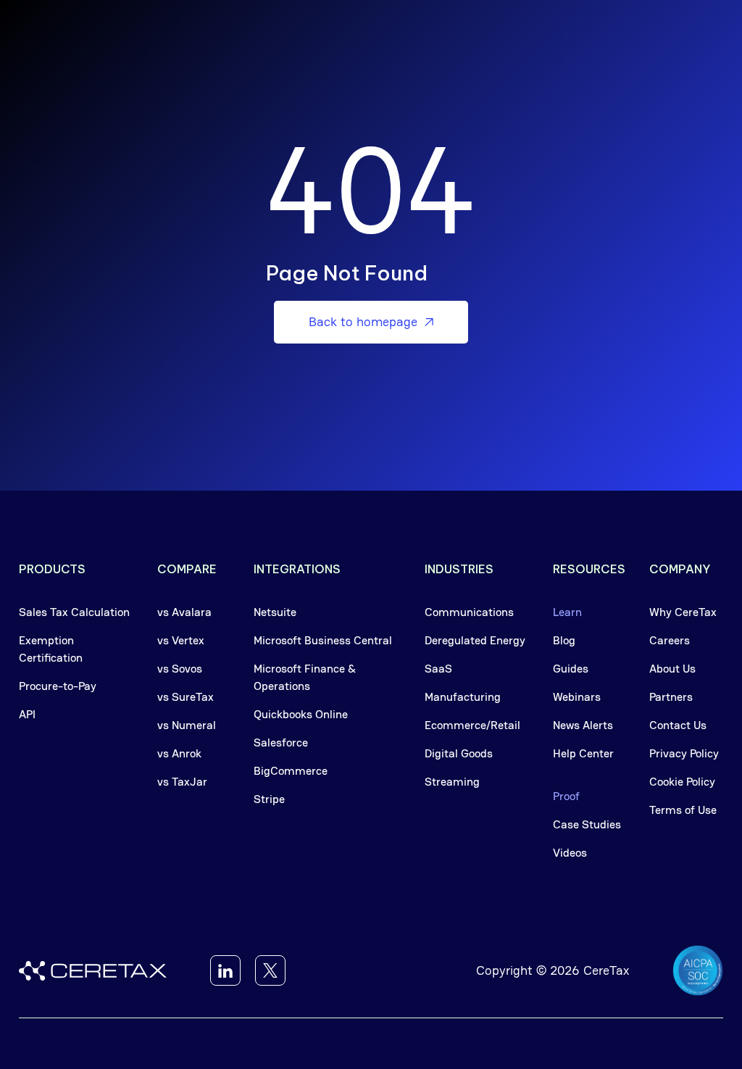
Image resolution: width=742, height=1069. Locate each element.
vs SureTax (185, 696)
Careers (669, 640)
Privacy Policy (684, 753)
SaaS (438, 668)
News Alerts (583, 725)
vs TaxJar (182, 781)
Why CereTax (683, 612)
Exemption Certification (51, 649)
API (27, 714)
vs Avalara (184, 612)
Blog (564, 640)
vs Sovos (179, 668)
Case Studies (587, 824)
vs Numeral (186, 725)
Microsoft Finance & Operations (305, 677)
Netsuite (275, 612)
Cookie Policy (682, 781)
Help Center (583, 753)
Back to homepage (371, 321)
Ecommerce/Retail (472, 725)
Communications (469, 612)
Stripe (269, 799)
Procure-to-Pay (57, 686)
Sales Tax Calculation (74, 612)
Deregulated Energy (475, 640)
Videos (570, 852)
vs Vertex (180, 640)
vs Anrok (179, 753)
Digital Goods (459, 753)
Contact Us (677, 725)
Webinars (577, 696)
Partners (671, 696)
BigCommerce (291, 770)
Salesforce (281, 742)
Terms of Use (683, 810)
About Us (672, 668)
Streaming (452, 781)
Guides (570, 668)
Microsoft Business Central (323, 640)
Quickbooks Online (301, 714)
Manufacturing (463, 696)
